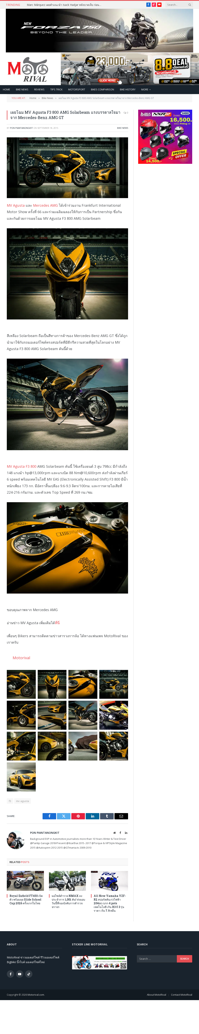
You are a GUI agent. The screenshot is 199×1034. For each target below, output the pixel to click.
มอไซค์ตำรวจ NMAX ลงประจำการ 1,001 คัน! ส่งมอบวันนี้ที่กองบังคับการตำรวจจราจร (68, 901)
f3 (10, 801)
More (144, 89)
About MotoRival (156, 994)
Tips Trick (56, 89)
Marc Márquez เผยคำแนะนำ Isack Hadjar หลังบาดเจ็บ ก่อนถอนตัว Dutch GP (66, 5)
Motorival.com (36, 994)
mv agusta (22, 801)
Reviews (39, 89)
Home (6, 89)
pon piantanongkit (21, 127)
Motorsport (76, 89)
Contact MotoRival (181, 994)
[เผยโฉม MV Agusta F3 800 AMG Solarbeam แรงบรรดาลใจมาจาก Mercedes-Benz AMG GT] (67, 167)
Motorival (21, 657)
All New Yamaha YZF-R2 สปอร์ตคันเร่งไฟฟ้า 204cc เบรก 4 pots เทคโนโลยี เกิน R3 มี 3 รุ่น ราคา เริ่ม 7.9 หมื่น (110, 903)
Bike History (127, 89)
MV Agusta (16, 205)
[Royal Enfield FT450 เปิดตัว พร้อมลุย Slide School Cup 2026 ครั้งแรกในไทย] (25, 881)
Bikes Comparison (102, 89)
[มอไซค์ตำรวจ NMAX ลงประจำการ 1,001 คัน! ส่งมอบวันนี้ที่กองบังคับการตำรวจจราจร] (67, 881)
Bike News (22, 89)
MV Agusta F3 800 (21, 466)
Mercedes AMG (45, 205)
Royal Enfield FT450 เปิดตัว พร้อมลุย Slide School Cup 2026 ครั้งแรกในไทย (26, 899)
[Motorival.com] (28, 69)
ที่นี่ (57, 622)
